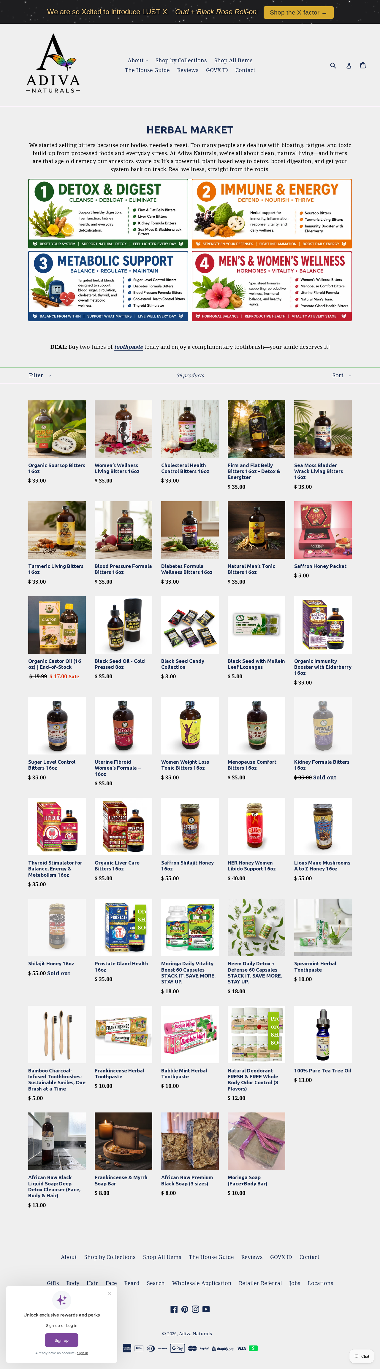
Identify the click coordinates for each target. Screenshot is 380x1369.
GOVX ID (217, 70)
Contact (245, 70)
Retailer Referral (260, 1283)
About (136, 60)
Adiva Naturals (195, 1333)
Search (156, 1283)
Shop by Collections (181, 60)
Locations (320, 1283)
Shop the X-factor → (298, 12)
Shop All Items (233, 60)
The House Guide (147, 70)
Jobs (294, 1283)
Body (72, 1283)
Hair (92, 1283)
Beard (132, 1283)
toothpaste (128, 347)
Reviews (188, 70)
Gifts (53, 1283)
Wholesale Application (202, 1283)
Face (111, 1283)
